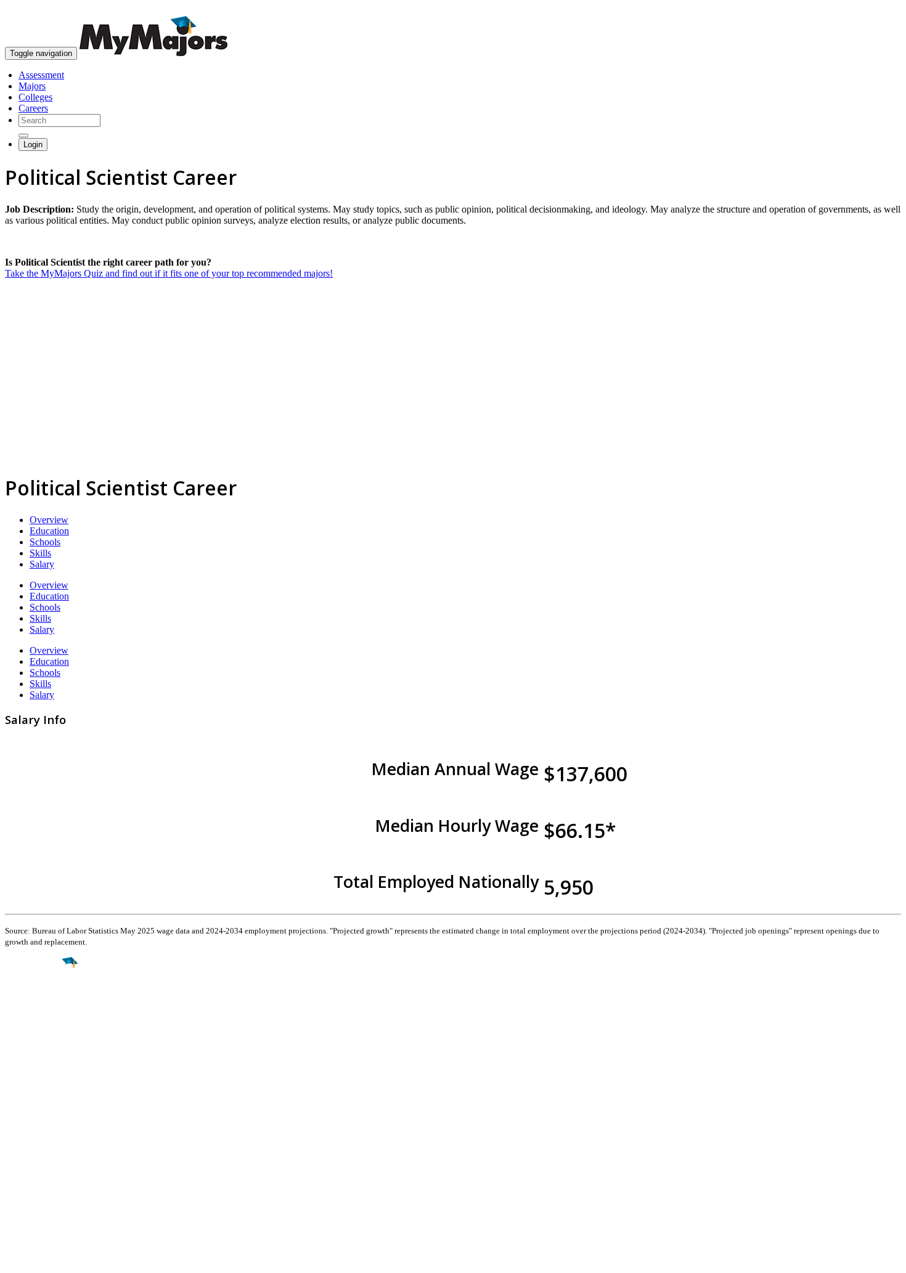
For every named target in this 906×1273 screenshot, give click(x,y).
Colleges (35, 97)
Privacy (50, 1257)
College (38, 1031)
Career (36, 1058)
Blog (14, 1184)
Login (33, 144)
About (20, 1103)
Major (34, 1004)
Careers (33, 108)
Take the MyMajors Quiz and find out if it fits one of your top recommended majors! (169, 273)
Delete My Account (43, 1173)
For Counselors (35, 1140)
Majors (32, 86)
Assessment (41, 75)
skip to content (876, 9)
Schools (45, 542)
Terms (17, 1257)
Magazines (26, 1162)
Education (49, 531)
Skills (40, 553)
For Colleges (30, 1151)
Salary (42, 564)
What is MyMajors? (43, 1129)
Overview (49, 519)
